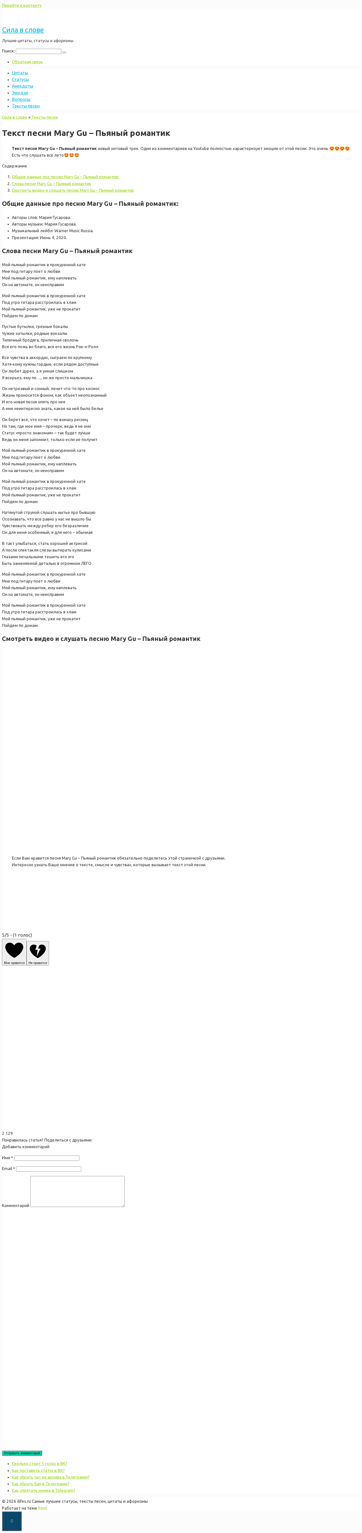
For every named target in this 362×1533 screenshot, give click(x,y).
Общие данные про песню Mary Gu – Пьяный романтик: (65, 176)
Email (8, 1168)
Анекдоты (22, 85)
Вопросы (21, 99)
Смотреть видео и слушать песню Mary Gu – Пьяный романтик (73, 190)
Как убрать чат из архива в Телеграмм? (50, 1477)
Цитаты (20, 72)
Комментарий (15, 1205)
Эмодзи (20, 92)
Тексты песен (26, 105)
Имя (7, 1157)
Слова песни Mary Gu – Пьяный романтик (51, 183)
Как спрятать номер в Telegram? (43, 1490)
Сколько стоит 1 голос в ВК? (39, 1463)
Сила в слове (23, 29)
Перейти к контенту (21, 5)
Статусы (20, 79)
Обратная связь (27, 61)
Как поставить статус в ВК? (38, 1470)
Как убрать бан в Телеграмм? (40, 1483)
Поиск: (9, 51)
